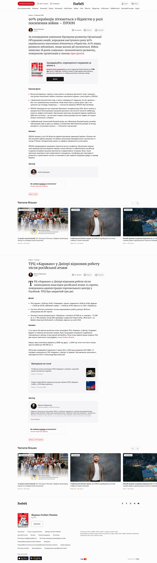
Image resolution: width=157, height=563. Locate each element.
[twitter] (122, 503)
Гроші (51, 8)
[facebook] (126, 503)
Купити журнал (44, 3)
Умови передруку (44, 535)
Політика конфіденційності (27, 538)
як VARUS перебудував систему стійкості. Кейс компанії (92, 239)
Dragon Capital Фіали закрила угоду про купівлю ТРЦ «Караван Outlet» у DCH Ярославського (54, 383)
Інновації (58, 8)
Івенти (33, 535)
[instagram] (130, 503)
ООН (35, 194)
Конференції (56, 3)
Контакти (21, 531)
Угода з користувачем (34, 531)
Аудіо (137, 8)
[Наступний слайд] (137, 203)
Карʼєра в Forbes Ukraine (53, 531)
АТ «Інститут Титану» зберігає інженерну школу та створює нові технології (43, 239)
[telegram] (134, 503)
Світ (81, 8)
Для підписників (24, 8)
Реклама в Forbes (23, 548)
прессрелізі (77, 53)
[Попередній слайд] (133, 449)
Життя (87, 8)
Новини (35, 8)
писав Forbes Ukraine (65, 337)
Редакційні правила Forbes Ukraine (29, 541)
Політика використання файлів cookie (53, 538)
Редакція (47, 541)
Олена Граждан (39, 29)
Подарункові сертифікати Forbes (55, 548)
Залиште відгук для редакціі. (39, 186)
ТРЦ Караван (39, 439)
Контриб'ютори (127, 8)
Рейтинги (105, 8)
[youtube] (138, 503)
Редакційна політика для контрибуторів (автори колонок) (38, 545)
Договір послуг (23, 535)
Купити (55, 79)
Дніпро (31, 439)
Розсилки (56, 535)
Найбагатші (115, 8)
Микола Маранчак (40, 274)
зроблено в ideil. (133, 559)
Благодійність (37, 548)
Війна (76, 8)
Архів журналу (65, 545)
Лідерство (95, 8)
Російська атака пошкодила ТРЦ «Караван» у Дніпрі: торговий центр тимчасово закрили (55, 370)
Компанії (43, 8)
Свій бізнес (68, 8)
